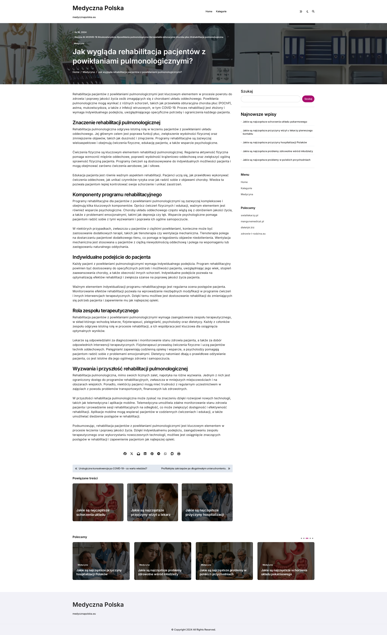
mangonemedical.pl (252, 221)
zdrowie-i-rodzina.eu (253, 233)
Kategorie (221, 11)
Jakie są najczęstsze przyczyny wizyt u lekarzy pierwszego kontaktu (151, 514)
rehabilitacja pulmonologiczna (207, 37)
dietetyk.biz (247, 227)
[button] (310, 561)
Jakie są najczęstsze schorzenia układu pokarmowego (92, 514)
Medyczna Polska (98, 8)
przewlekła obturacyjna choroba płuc (170, 37)
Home (209, 11)
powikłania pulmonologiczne (133, 37)
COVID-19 (92, 37)
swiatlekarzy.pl (249, 215)
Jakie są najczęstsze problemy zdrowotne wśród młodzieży (278, 151)
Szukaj (247, 91)
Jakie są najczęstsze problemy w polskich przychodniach (277, 159)
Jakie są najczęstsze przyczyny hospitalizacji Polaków (204, 514)
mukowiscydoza (107, 37)
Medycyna (79, 43)
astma (79, 37)
